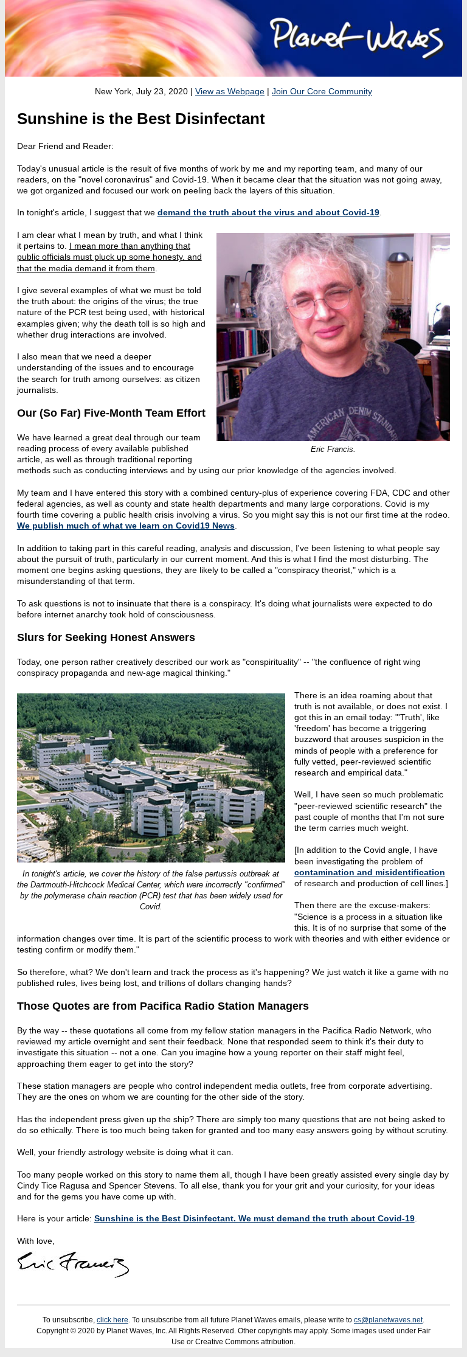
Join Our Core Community (322, 91)
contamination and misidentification (369, 872)
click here (112, 1320)
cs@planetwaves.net (388, 1320)
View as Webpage (230, 91)
